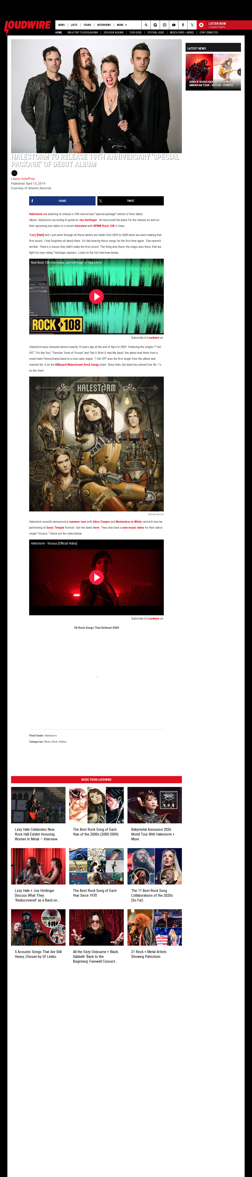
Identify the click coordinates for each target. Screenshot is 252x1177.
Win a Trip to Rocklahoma (83, 32)
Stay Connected (209, 32)
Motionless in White (129, 521)
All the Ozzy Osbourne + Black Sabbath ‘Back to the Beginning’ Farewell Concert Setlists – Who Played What (95, 957)
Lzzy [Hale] (37, 235)
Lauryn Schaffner (23, 179)
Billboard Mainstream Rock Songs (77, 364)
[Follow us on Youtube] (173, 25)
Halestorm (36, 214)
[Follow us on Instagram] (164, 25)
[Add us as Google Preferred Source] (155, 25)
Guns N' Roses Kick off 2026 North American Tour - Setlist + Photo (211, 83)
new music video (133, 527)
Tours (87, 24)
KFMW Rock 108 (104, 226)
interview (81, 226)
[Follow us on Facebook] (182, 25)
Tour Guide (135, 32)
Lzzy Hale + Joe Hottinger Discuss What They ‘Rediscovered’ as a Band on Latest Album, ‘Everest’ (36, 895)
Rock (55, 741)
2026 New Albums (114, 32)
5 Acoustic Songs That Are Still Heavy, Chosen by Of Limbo (38, 954)
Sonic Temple (55, 527)
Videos (63, 741)
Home (58, 32)
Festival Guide (156, 32)
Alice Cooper (101, 521)
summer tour (77, 521)
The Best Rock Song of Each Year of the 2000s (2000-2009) (95, 831)
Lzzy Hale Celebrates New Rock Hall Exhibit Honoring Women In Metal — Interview (36, 834)
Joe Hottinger (88, 220)
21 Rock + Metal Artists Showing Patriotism (149, 954)
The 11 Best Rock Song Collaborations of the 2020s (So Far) (152, 895)
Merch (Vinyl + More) (182, 32)
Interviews (104, 24)
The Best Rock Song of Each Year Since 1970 (95, 893)
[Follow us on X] (192, 25)
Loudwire (153, 337)
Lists (74, 24)
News (61, 24)
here (96, 527)
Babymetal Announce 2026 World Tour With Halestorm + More (153, 834)
